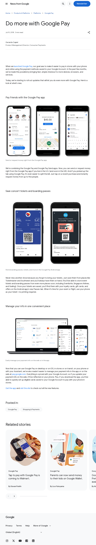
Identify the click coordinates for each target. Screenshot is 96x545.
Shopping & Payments (31, 409)
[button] (82, 4)
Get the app (11, 388)
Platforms (37, 13)
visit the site (25, 388)
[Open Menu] (6, 4)
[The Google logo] (10, 517)
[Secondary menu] (70, 4)
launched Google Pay (23, 66)
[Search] (63, 4)
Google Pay (49, 13)
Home (8, 13)
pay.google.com (19, 374)
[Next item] (14, 496)
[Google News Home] (19, 4)
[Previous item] (8, 496)
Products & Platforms (22, 13)
